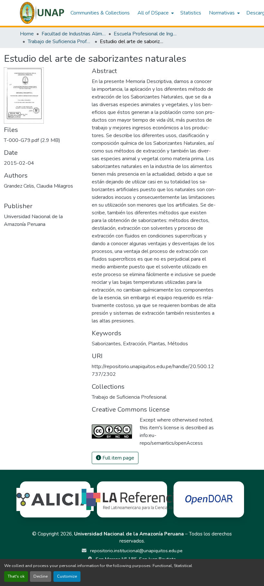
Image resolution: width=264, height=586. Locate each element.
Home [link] (27, 33)
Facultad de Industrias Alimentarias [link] (74, 33)
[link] (44, 140)
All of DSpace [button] (153, 12)
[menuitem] (155, 13)
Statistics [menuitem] (190, 12)
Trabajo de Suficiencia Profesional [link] (60, 41)
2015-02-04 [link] (19, 163)
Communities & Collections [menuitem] (100, 12)
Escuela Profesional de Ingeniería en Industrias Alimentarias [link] (146, 33)
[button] (42, 13)
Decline (40, 576)
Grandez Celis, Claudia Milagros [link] (38, 186)
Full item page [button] (117, 457)
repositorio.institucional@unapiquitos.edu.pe (136, 550)
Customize (67, 576)
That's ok (16, 576)
